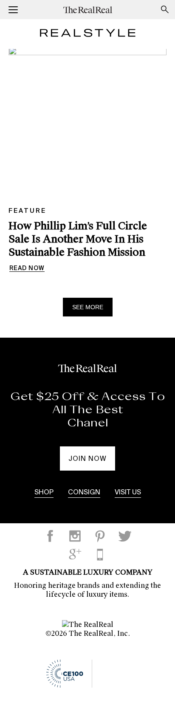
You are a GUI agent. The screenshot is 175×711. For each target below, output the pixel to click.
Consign (84, 492)
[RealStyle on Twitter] (125, 536)
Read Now (27, 268)
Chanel (87, 422)
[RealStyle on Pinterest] (100, 536)
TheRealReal (88, 9)
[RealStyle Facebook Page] (50, 536)
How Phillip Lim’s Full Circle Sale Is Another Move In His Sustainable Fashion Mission (77, 239)
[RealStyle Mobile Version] (100, 554)
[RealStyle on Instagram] (75, 536)
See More (87, 307)
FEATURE (27, 211)
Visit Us (128, 492)
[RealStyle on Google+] (75, 554)
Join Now (87, 459)
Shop (44, 492)
